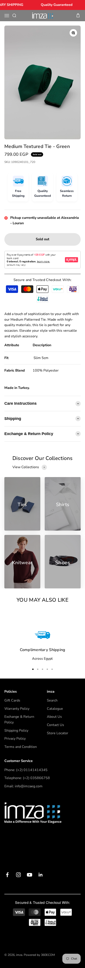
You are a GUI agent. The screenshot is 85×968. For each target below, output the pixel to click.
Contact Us (55, 725)
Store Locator (57, 733)
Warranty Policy (16, 708)
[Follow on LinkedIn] (41, 875)
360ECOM (48, 955)
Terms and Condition (20, 746)
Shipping (12, 418)
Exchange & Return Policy (28, 434)
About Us (54, 716)
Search (52, 700)
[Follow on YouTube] (29, 875)
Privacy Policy (15, 738)
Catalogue (55, 708)
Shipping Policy (16, 730)
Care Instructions (20, 403)
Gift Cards (12, 700)
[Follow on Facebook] (7, 875)
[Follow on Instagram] (18, 875)
